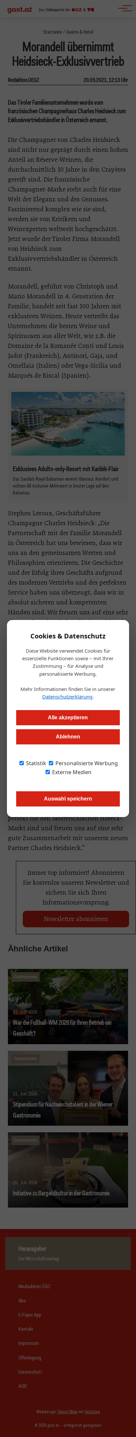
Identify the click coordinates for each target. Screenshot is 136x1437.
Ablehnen (68, 736)
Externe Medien (71, 772)
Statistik (35, 763)
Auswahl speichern (68, 799)
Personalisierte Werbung (86, 763)
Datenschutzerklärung (67, 696)
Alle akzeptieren (68, 717)
